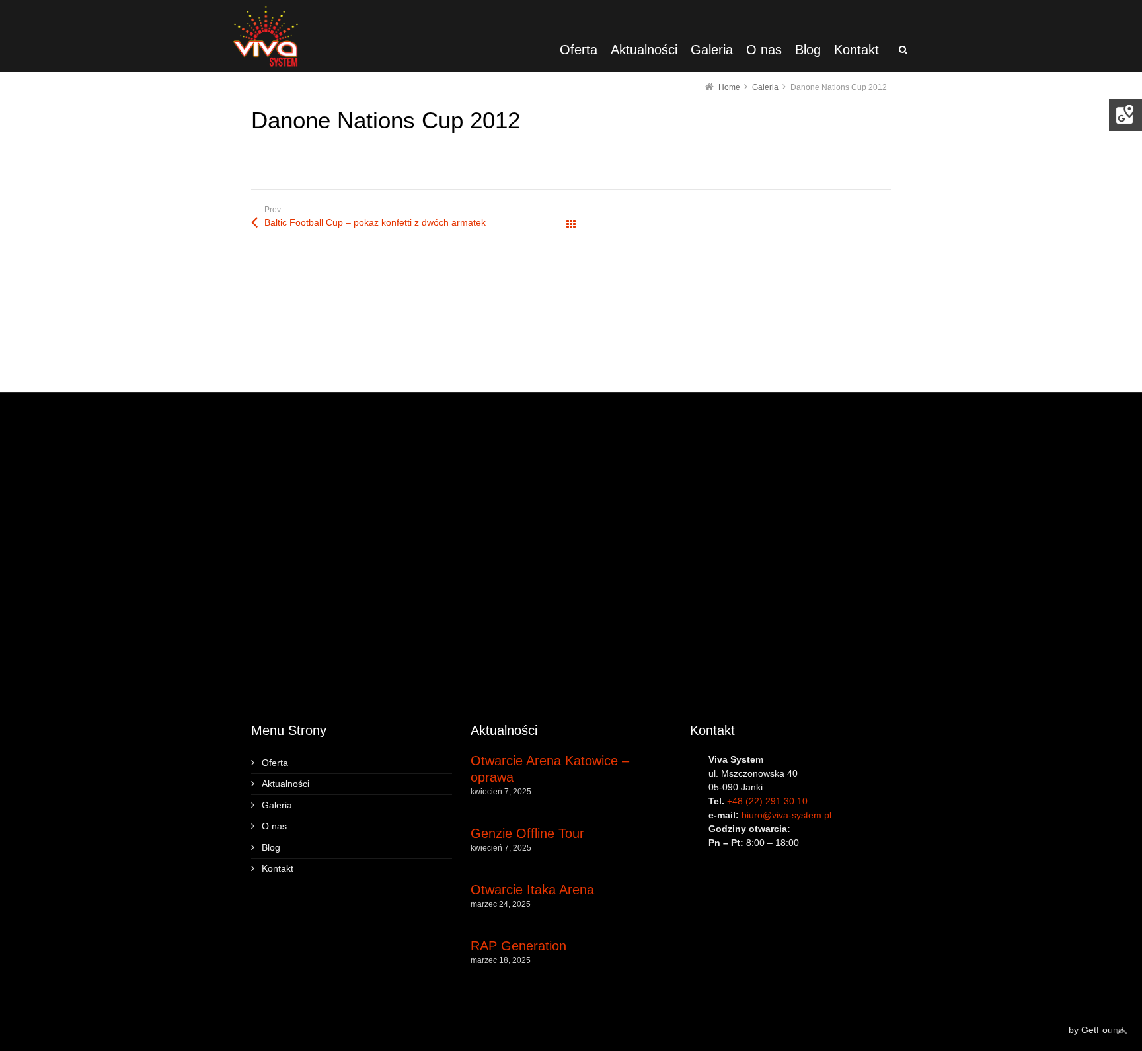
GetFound (1102, 1030)
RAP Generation (518, 946)
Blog (271, 847)
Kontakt (277, 868)
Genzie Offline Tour (527, 833)
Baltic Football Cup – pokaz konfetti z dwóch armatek (375, 222)
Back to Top (1122, 1031)
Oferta (275, 762)
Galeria (277, 805)
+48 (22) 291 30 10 (767, 801)
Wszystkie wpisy (571, 224)
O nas (274, 826)
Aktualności (285, 783)
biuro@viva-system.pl (786, 815)
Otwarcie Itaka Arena (532, 889)
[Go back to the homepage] (266, 36)
